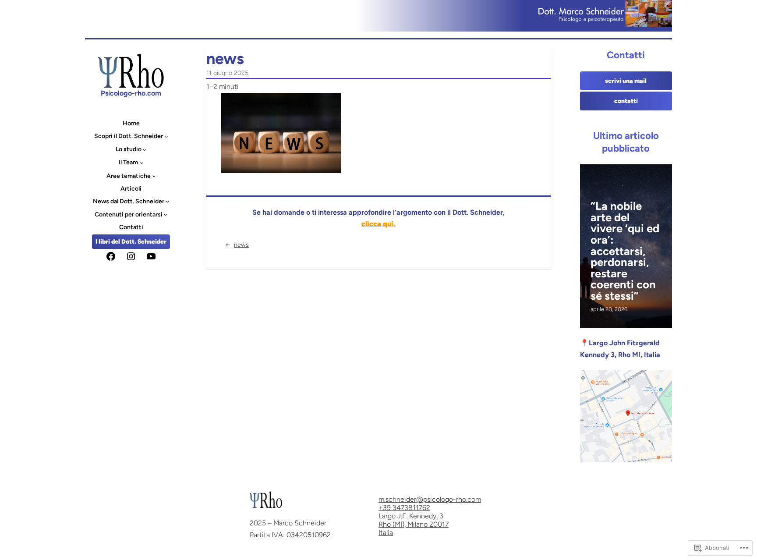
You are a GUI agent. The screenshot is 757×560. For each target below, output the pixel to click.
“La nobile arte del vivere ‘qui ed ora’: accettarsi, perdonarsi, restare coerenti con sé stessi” (625, 250)
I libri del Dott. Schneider (131, 241)
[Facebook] (111, 256)
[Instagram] (131, 256)
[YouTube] (151, 256)
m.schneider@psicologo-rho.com (429, 499)
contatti (626, 101)
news (241, 244)
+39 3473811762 (404, 507)
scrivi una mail (626, 81)
